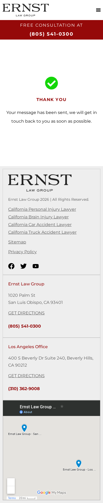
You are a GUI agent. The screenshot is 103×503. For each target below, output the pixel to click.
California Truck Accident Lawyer (42, 232)
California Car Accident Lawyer (40, 224)
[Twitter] (23, 266)
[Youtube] (35, 266)
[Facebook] (11, 266)
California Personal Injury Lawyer (42, 209)
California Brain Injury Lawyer (38, 216)
